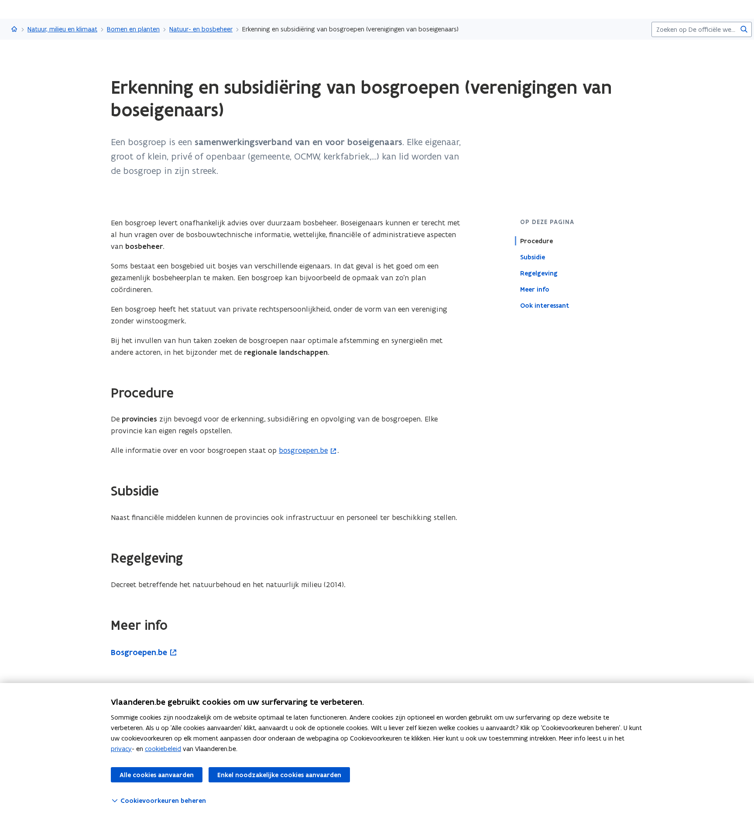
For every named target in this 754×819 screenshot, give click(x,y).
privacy (121, 748)
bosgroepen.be (303, 450)
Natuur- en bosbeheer (201, 29)
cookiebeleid (163, 748)
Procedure (536, 240)
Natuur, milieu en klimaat (62, 29)
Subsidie (532, 256)
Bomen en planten (133, 29)
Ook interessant (544, 305)
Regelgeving (539, 272)
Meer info (534, 289)
